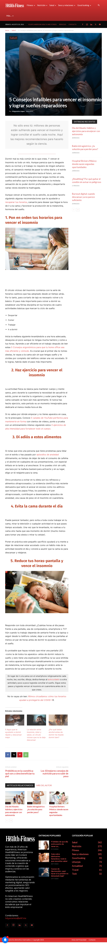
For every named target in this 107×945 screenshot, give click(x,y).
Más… (9, 16)
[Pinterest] (19, 754)
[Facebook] (83, 24)
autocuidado (53, 679)
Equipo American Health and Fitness (42, 24)
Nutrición (41, 5)
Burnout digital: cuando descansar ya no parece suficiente (83, 196)
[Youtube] (100, 24)
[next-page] (11, 820)
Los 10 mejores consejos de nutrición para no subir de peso (54, 773)
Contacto (72, 24)
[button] (99, 5)
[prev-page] (6, 820)
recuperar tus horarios (16, 202)
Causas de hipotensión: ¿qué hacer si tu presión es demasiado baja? (59, 872)
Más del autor (44, 785)
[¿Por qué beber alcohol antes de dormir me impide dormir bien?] (58, 720)
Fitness (30, 5)
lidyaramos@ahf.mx (15, 918)
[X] (95, 24)
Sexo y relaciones (65, 5)
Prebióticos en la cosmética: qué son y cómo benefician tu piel (20, 773)
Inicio (7, 30)
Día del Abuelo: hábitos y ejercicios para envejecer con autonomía (86, 131)
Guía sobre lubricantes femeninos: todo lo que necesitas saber (59, 857)
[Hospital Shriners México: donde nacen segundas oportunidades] (58, 797)
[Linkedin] (91, 24)
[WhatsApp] (25, 754)
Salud (51, 5)
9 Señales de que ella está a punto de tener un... (59, 843)
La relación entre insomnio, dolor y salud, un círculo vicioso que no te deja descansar (36, 734)
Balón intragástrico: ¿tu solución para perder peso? (36, 809)
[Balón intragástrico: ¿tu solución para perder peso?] (36, 797)
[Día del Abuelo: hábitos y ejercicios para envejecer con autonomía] (14, 797)
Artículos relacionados (20, 785)
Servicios (62, 24)
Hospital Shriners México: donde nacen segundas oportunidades (84, 164)
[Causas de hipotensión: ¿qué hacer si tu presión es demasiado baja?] (44, 872)
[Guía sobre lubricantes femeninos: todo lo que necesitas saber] (44, 857)
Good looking (83, 5)
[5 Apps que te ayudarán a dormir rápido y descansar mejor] (14, 720)
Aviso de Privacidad (79, 940)
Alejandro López (18, 111)
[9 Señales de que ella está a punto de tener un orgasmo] (44, 845)
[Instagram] (87, 24)
